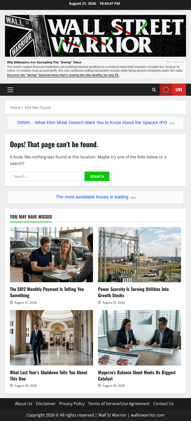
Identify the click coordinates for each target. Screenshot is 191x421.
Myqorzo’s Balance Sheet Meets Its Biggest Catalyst (137, 375)
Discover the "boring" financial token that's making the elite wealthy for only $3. (63, 75)
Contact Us (163, 403)
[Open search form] (154, 89)
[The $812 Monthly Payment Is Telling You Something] (51, 254)
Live (179, 90)
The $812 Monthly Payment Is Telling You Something (47, 292)
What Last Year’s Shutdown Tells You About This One (48, 375)
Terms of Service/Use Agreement (119, 403)
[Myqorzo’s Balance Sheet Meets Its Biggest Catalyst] (139, 338)
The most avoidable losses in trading (96, 196)
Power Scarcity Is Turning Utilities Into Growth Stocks (133, 292)
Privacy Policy (72, 403)
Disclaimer (46, 403)
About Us (23, 403)
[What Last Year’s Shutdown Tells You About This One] (51, 338)
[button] (10, 90)
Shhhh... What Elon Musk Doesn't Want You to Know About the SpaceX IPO (95, 122)
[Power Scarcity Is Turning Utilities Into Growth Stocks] (139, 254)
